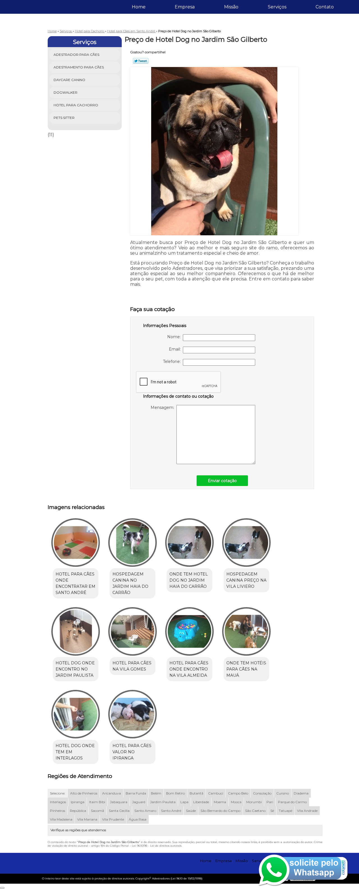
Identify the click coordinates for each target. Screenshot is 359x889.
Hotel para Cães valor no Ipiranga (131, 752)
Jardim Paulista (163, 802)
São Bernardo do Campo (220, 811)
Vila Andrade (307, 811)
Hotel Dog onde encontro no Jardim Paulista (75, 669)
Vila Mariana (87, 819)
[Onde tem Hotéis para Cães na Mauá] (246, 631)
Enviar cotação (222, 480)
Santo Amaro (145, 811)
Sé (272, 811)
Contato (325, 7)
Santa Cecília (119, 811)
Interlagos (58, 802)
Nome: (175, 336)
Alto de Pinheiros (83, 793)
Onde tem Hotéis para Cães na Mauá (246, 669)
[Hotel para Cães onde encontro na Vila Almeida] (189, 631)
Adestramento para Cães (79, 67)
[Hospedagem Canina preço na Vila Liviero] (246, 542)
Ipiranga (77, 802)
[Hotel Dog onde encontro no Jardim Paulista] (75, 631)
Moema (220, 802)
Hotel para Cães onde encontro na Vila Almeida (188, 669)
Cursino (282, 793)
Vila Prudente (113, 819)
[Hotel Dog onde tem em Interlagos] (75, 714)
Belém (156, 793)
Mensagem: (163, 407)
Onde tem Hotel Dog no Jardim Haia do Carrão (188, 580)
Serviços (277, 7)
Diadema (301, 793)
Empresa (185, 7)
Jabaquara (118, 802)
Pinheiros (57, 811)
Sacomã (97, 811)
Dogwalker (65, 92)
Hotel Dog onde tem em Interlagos (75, 752)
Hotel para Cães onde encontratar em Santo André (75, 583)
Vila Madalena (61, 819)
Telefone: (173, 361)
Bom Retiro (175, 793)
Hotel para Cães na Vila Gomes (131, 666)
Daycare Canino (69, 80)
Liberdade (201, 802)
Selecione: (57, 793)
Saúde (191, 811)
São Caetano (255, 811)
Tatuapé (285, 811)
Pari (269, 802)
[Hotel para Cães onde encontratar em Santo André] (75, 542)
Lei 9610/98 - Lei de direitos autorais (156, 845)
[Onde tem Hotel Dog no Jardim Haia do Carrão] (189, 542)
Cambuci (215, 793)
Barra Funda (136, 793)
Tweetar (140, 61)
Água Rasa (137, 819)
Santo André (171, 811)
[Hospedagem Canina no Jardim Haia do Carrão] (132, 542)
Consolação (262, 793)
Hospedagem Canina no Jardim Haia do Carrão (130, 583)
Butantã (196, 793)
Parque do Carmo (292, 802)
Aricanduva (111, 793)
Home (139, 7)
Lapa (184, 802)
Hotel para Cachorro (76, 105)
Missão (231, 7)
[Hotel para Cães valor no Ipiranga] (132, 714)
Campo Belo (238, 793)
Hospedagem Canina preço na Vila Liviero (246, 580)
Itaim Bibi (97, 802)
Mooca (236, 802)
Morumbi (254, 802)
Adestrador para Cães (76, 54)
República (78, 811)
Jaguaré (138, 802)
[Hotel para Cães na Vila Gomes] (132, 631)
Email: (176, 349)
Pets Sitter (64, 118)
